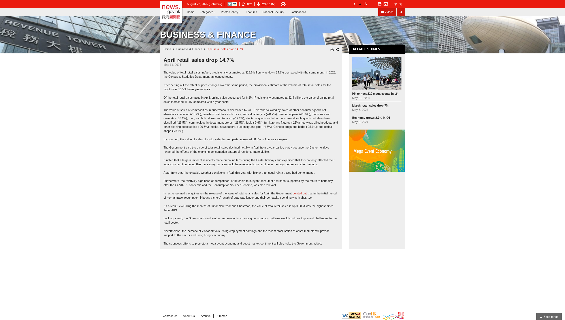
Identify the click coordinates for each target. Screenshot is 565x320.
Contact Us (170, 316)
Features (251, 12)
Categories (206, 12)
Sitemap (222, 316)
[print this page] (332, 49)
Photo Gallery (229, 12)
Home (190, 12)
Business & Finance (189, 49)
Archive (206, 316)
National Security (273, 12)
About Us (189, 316)
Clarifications (298, 12)
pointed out (300, 193)
